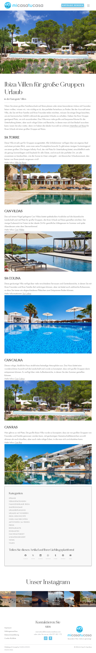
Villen (23, 99)
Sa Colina (27, 293)
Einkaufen (14, 531)
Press (11, 525)
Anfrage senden (72, 5)
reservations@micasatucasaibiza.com (48, 632)
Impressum (7, 628)
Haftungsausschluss (10, 631)
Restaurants (15, 528)
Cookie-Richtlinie (10, 638)
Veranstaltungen (17, 501)
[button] (25, 556)
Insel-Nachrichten (18, 519)
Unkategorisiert (17, 537)
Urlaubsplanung (17, 510)
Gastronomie (16, 507)
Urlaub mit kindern (18, 513)
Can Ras (18, 442)
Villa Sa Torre (20, 162)
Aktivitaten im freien (19, 522)
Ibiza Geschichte (17, 516)
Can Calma (20, 378)
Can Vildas (19, 229)
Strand (12, 498)
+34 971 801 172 (55, 634)
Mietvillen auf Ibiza (78, 125)
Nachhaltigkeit (16, 534)
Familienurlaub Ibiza (19, 504)
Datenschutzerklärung (11, 635)
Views (12, 540)
